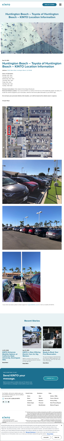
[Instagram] (6, 402)
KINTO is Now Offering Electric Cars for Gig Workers (32, 354)
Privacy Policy (50, 434)
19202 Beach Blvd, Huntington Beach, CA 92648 (19, 70)
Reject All (57, 437)
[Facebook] (3, 402)
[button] (60, 4)
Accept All (46, 437)
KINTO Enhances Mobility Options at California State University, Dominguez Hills (11, 356)
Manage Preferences (31, 432)
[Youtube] (8, 402)
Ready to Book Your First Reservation (50, 353)
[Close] (61, 425)
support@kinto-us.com (33, 305)
